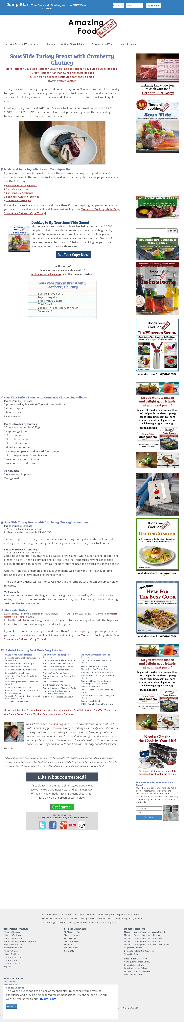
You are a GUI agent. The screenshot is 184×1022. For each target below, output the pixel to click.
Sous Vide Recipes (36, 68)
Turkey (28, 714)
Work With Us (70, 938)
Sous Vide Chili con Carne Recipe (19, 663)
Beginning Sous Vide (133, 947)
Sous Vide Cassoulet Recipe (17, 666)
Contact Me (69, 951)
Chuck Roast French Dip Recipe (56, 685)
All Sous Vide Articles (15, 701)
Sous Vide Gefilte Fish (90, 686)
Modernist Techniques (14, 935)
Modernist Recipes (12, 932)
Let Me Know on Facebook (46, 274)
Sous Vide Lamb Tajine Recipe (94, 666)
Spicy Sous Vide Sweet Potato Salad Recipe (96, 661)
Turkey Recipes (39, 72)
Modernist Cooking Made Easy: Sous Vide (142, 941)
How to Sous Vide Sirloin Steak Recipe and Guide (21, 677)
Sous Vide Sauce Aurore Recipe (56, 669)
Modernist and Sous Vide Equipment (20, 941)
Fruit (38, 710)
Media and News (71, 941)
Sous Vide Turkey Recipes (101, 68)
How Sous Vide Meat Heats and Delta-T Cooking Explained (22, 691)
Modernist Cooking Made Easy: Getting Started (144, 932)
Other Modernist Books (134, 974)
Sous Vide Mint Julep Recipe (17, 673)
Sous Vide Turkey (103, 710)
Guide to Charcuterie (13, 963)
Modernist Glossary (12, 951)
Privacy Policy (47, 999)
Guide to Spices (11, 960)
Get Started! (62, 807)
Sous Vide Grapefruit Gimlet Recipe (20, 669)
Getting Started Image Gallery (137, 961)
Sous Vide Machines (17, 189)
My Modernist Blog (72, 932)
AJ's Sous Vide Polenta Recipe (56, 673)
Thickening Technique (18, 200)
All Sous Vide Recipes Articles (57, 696)
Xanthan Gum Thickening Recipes (73, 72)
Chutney (30, 710)
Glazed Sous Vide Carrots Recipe (95, 669)
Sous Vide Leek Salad (90, 701)
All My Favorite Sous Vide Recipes (97, 704)
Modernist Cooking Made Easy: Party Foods (143, 938)
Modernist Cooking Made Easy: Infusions (142, 935)
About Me (68, 944)
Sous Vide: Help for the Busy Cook (139, 951)
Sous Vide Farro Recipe (53, 681)
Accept (11, 1006)
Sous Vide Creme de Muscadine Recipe (60, 688)
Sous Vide (47, 710)
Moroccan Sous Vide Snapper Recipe (97, 672)
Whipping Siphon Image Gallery (138, 971)
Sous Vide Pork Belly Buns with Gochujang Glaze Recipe (56, 692)
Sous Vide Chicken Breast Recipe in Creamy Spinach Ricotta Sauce (96, 682)
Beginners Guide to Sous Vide (22, 196)
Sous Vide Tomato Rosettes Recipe (58, 663)
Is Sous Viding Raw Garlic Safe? (18, 687)
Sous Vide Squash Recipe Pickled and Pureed (21, 682)
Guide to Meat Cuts (12, 957)
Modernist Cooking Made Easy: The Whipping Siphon (147, 944)
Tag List (7, 966)
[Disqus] (62, 872)
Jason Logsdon (68, 80)
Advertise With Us (71, 947)
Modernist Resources (13, 944)
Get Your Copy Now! (73, 254)
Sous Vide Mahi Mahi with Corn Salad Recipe (97, 690)
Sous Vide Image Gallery (134, 965)
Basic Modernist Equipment (21, 185)
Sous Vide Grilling (131, 954)
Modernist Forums (72, 935)
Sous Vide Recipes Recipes (66, 68)
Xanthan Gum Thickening (62, 714)
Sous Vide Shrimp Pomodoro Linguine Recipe (97, 696)
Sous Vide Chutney (63, 710)
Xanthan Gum (40, 714)
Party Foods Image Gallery (135, 968)
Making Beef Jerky (12, 954)
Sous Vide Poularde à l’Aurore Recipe (59, 660)
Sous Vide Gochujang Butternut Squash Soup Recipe (22, 659)
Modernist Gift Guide (13, 947)
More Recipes (13, 68)
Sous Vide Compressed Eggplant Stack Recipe (59, 677)
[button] (23, 44)
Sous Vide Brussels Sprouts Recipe (58, 666)
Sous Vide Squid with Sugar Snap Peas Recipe (98, 676)
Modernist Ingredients (13, 938)
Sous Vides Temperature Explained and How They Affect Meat (22, 697)
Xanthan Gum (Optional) (19, 193)
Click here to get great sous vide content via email (62, 77)
